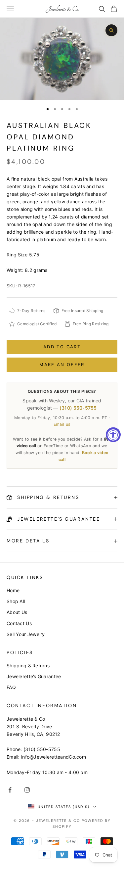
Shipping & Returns (28, 665)
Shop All (16, 601)
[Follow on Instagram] (27, 790)
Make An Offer (61, 364)
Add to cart (62, 346)
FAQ (11, 687)
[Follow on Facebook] (10, 790)
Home (13, 590)
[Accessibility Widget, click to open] (113, 434)
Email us (62, 424)
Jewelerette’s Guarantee (34, 676)
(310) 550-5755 (78, 408)
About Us (17, 612)
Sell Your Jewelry (26, 634)
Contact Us (19, 623)
